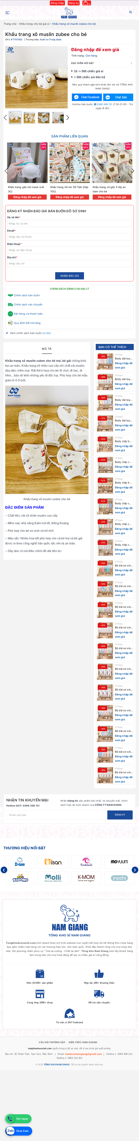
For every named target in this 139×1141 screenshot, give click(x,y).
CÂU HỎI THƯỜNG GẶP (52, 1042)
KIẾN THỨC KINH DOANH (83, 1042)
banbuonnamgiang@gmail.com (83, 1054)
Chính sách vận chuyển (28, 304)
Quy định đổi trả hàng (27, 322)
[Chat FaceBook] (87, 97)
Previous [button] (5, 117)
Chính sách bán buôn (27, 295)
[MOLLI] (53, 878)
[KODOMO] (20, 878)
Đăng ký (74, 3)
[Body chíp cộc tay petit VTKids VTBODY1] (105, 548)
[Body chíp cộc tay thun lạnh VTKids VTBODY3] (105, 506)
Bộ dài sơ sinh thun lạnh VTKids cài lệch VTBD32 (123, 565)
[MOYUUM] (119, 862)
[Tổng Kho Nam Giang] (68, 13)
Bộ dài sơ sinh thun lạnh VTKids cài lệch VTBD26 (123, 689)
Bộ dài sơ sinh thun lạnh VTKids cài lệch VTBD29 (123, 627)
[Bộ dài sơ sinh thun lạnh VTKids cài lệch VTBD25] (105, 713)
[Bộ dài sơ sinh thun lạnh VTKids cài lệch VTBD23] (105, 755)
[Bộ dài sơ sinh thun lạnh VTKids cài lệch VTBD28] (105, 651)
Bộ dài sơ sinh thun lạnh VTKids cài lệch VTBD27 (123, 669)
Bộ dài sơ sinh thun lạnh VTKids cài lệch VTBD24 (123, 731)
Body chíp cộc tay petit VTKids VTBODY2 (123, 524)
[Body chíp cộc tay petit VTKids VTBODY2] (105, 527)
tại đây (47, 333)
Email (11, 230)
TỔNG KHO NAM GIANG (57, 1064)
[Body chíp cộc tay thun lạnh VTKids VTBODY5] (105, 465)
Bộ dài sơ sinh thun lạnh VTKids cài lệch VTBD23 (123, 752)
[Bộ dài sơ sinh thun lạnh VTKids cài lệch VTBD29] (105, 630)
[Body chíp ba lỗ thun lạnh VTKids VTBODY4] (105, 485)
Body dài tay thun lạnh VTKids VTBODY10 (122, 358)
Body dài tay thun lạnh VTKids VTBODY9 (122, 379)
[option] (36, 77)
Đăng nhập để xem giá (95, 49)
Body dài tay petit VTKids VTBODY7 (122, 420)
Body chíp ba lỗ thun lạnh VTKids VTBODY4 (123, 482)
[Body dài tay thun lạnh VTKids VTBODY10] (105, 361)
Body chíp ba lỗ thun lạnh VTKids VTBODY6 (123, 441)
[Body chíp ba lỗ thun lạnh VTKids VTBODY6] (105, 444)
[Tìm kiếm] (130, 12)
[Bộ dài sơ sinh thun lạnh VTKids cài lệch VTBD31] (105, 589)
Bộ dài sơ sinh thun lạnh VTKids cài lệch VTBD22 (123, 772)
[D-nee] (20, 862)
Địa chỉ (12, 257)
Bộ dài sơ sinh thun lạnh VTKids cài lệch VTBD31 (123, 586)
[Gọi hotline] (9, 1118)
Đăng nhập (57, 3)
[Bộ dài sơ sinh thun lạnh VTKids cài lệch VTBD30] (105, 610)
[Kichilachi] (86, 862)
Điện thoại (14, 243)
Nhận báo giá (69, 275)
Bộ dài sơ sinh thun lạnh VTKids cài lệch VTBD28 (123, 648)
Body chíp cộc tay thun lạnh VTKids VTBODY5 (123, 462)
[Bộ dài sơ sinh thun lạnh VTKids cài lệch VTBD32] (105, 568)
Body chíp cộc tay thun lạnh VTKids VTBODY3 (123, 503)
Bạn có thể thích (112, 347)
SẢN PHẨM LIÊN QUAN (69, 136)
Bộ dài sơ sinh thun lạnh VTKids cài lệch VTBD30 (123, 607)
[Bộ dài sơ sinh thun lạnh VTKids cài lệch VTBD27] (105, 672)
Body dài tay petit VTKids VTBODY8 (122, 400)
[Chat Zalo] (118, 97)
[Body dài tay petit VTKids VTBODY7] (105, 423)
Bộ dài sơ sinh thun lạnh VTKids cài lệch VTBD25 (123, 710)
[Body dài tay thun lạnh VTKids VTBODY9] (105, 382)
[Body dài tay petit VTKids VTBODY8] (105, 403)
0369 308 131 (104, 104)
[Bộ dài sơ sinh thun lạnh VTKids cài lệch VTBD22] (105, 775)
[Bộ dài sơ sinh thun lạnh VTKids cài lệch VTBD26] (105, 692)
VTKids (119, 354)
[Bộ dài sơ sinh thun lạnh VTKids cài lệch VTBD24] (105, 734)
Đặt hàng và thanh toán (28, 313)
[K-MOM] (86, 878)
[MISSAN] (53, 862)
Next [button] (67, 117)
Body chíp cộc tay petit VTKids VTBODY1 (123, 545)
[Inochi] (119, 878)
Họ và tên (13, 217)
